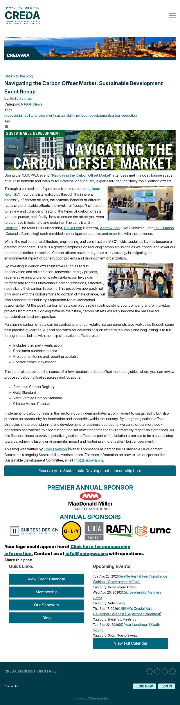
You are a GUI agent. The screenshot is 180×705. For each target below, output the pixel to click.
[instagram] (157, 671)
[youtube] (172, 671)
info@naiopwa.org (88, 460)
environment (44, 115)
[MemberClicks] (23, 23)
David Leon (73, 228)
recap (8, 115)
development (99, 115)
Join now (145, 686)
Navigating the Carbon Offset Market (81, 175)
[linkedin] (149, 671)
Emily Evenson (21, 98)
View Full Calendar (130, 643)
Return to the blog (18, 76)
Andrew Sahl (110, 228)
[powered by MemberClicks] (90, 699)
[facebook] (165, 671)
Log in (167, 686)
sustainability (23, 115)
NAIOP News (31, 104)
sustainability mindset (71, 115)
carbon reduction (123, 115)
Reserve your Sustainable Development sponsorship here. (90, 470)
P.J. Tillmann (164, 228)
